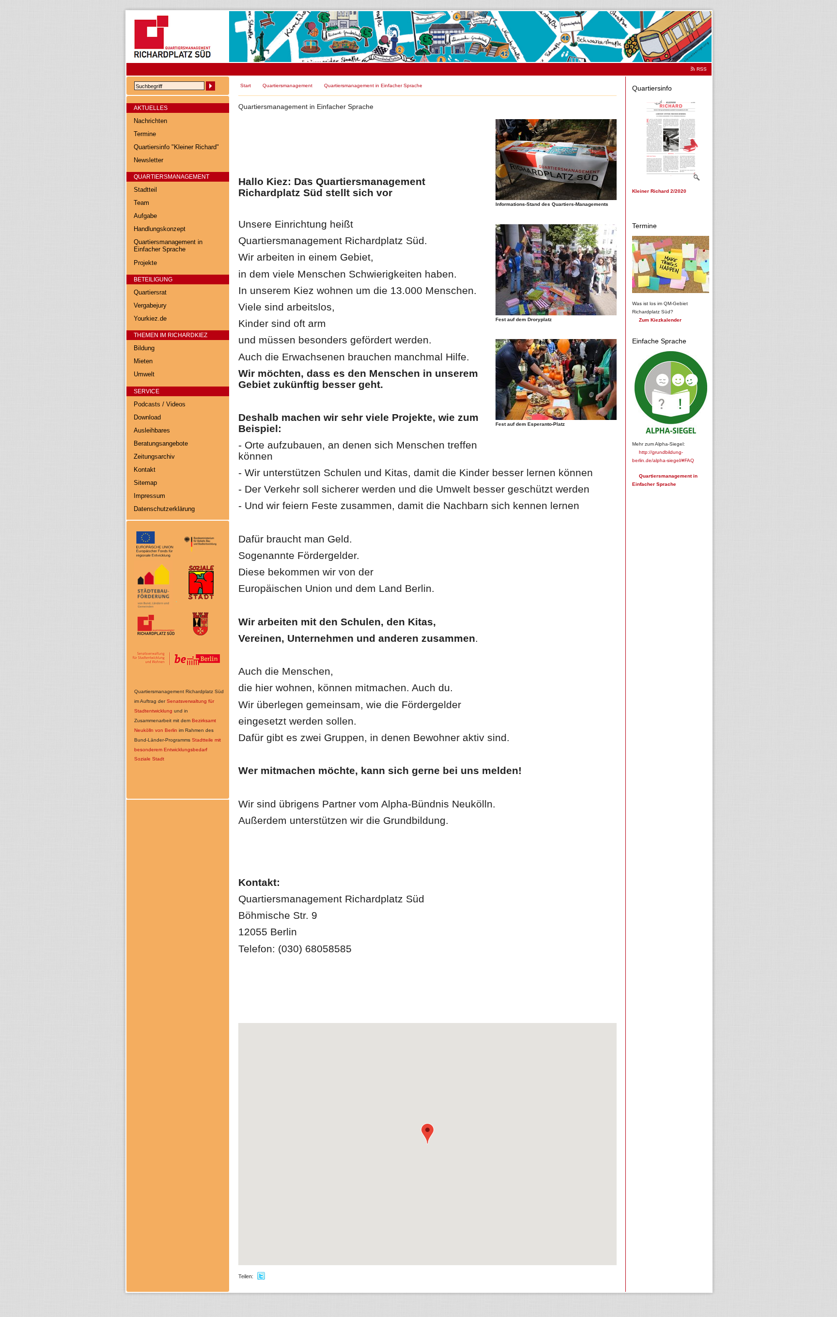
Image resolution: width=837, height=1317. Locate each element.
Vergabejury (150, 305)
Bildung (144, 348)
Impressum (149, 496)
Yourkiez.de (150, 318)
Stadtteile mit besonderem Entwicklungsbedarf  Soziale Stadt (177, 749)
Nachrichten (150, 121)
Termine (145, 134)
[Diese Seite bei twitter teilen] (261, 1276)
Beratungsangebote (161, 443)
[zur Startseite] (174, 60)
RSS (702, 69)
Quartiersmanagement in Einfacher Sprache (168, 246)
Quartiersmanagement (287, 85)
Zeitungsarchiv (154, 456)
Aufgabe (145, 216)
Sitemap (145, 483)
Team (141, 203)
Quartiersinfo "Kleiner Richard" (176, 147)
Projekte (145, 263)
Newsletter (148, 160)
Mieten (143, 361)
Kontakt (144, 469)
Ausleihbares (152, 430)
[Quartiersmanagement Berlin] (175, 675)
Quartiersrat (150, 292)
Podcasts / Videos (160, 404)
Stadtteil (145, 189)
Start (245, 85)
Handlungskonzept (160, 229)
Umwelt (144, 374)
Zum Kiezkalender (660, 320)
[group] (427, 1144)
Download (147, 417)
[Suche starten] (210, 86)
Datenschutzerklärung (164, 509)
